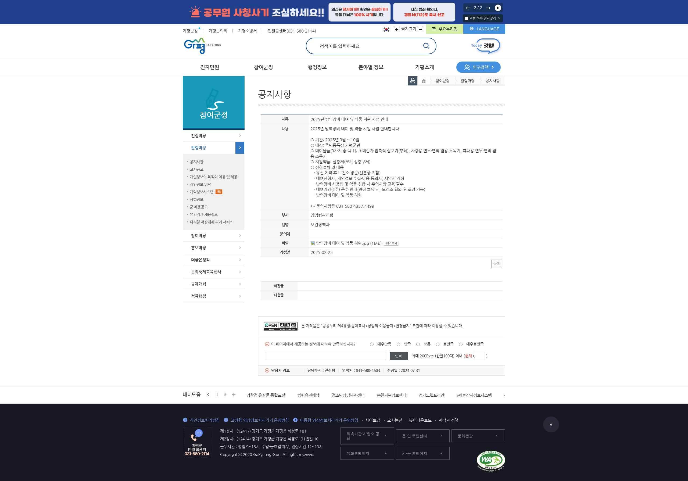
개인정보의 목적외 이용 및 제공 (213, 177)
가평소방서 (247, 30)
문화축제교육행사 (206, 272)
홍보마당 (198, 247)
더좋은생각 (200, 259)
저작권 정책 (448, 420)
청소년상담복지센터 (348, 395)
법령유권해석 (308, 395)
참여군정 (443, 80)
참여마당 (198, 235)
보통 (427, 344)
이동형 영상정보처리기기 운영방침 (329, 420)
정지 (498, 8)
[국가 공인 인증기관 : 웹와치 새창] (491, 461)
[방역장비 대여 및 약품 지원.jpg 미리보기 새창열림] (392, 243)
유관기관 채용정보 (204, 214)
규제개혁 (198, 284)
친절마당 (198, 135)
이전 (468, 8)
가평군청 (190, 30)
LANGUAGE (488, 29)
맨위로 (551, 424)
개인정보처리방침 (205, 420)
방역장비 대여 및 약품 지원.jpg (342, 243)
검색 (426, 46)
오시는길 (394, 420)
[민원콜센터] (197, 442)
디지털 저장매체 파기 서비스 (211, 222)
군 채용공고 (198, 207)
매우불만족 (475, 344)
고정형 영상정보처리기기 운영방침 (260, 420)
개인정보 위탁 (200, 184)
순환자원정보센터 (391, 395)
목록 (496, 263)
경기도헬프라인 (431, 395)
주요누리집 (448, 29)
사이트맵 (372, 420)
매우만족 (384, 344)
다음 (488, 8)
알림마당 (198, 147)
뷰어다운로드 (420, 420)
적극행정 (198, 296)
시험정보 (196, 199)
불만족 (448, 344)
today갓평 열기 (486, 46)
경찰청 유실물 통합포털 (265, 395)
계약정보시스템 (205, 192)
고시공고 (196, 169)
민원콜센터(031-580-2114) (292, 30)
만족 (407, 344)
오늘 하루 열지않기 (482, 18)
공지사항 (196, 162)
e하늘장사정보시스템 (474, 395)
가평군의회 (218, 30)
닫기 (499, 18)
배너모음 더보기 (233, 394)
